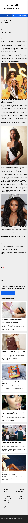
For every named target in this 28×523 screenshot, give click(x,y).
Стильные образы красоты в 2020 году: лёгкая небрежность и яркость (13, 412)
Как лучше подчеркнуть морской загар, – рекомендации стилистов (13, 473)
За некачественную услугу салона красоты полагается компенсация (11, 443)
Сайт (2, 280)
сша (23, 246)
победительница (18, 246)
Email (2, 274)
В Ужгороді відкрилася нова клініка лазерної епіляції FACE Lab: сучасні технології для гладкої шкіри (12, 321)
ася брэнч (6, 246)
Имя (2, 267)
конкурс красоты (11, 246)
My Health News (14, 5)
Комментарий (4, 257)
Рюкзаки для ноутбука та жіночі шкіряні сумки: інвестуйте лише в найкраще (13, 352)
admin (2, 24)
